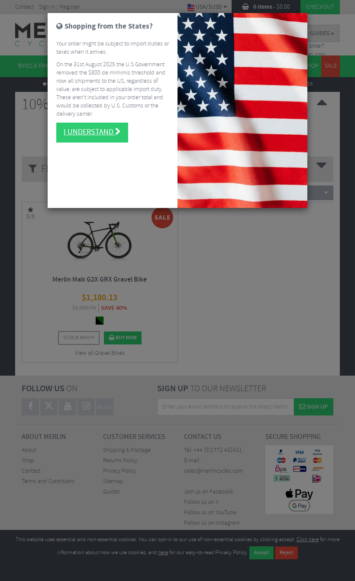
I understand (89, 132)
